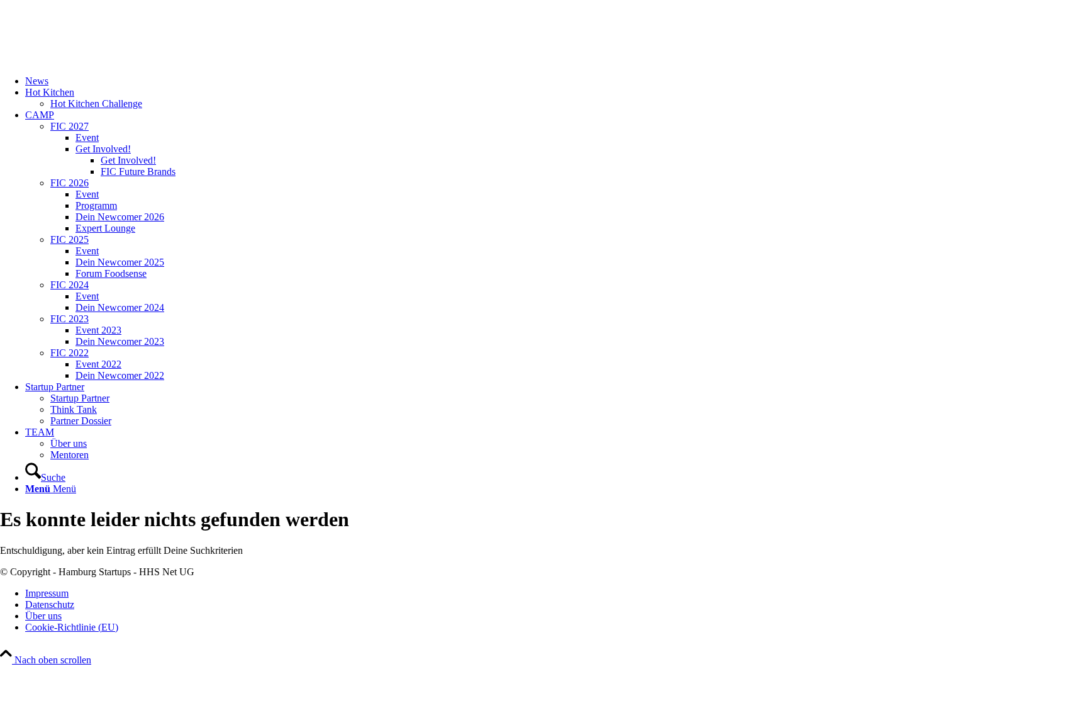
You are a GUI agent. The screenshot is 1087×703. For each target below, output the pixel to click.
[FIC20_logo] (94, 59)
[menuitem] (556, 81)
